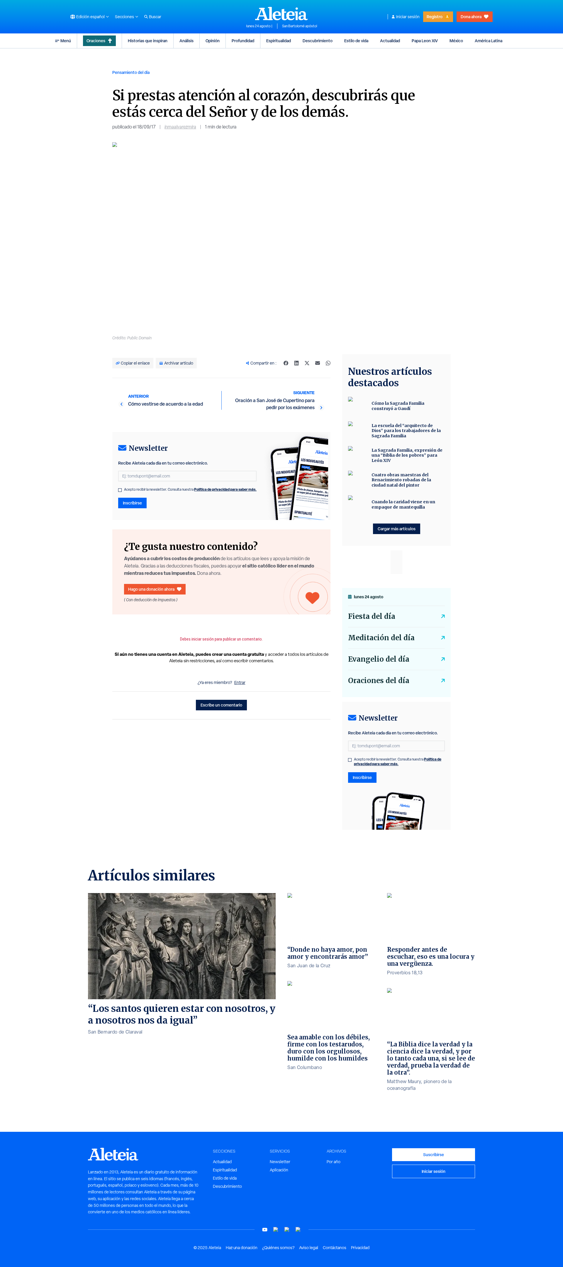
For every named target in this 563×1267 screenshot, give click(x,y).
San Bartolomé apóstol (299, 26)
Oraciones (96, 40)
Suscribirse (433, 1154)
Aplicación (279, 1170)
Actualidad (390, 40)
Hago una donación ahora (151, 589)
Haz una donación (241, 1247)
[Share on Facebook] (286, 363)
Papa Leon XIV (425, 40)
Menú (65, 40)
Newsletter (280, 1161)
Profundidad (243, 40)
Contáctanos (334, 1247)
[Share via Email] (317, 363)
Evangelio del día (378, 659)
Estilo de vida (356, 40)
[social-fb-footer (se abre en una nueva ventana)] (276, 1230)
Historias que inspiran (147, 40)
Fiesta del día (371, 616)
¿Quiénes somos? (278, 1247)
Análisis (186, 40)
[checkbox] (120, 490)
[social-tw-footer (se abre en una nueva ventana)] (287, 1230)
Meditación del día (381, 637)
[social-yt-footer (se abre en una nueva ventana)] (264, 1230)
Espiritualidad (278, 40)
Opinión (213, 40)
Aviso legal (308, 1247)
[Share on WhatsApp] (328, 363)
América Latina (488, 40)
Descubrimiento (318, 40)
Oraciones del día (378, 680)
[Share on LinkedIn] (296, 363)
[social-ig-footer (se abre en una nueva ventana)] (298, 1230)
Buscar (155, 16)
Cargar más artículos (397, 528)
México (456, 40)
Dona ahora (471, 16)
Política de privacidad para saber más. (225, 489)
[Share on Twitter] (307, 363)
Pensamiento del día (131, 72)
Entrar (239, 682)
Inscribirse (132, 503)
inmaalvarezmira (180, 127)
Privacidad (360, 1247)
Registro (434, 16)
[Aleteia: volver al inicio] (281, 13)
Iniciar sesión (408, 16)
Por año (333, 1161)
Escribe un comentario (221, 705)
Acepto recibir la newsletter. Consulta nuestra (190, 489)
